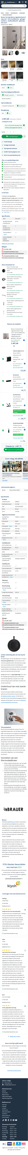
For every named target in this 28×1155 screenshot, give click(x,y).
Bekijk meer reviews (15, 1036)
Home (2, 13)
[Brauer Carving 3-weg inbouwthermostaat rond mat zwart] (4, 270)
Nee (3, 113)
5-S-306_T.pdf (7, 249)
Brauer (4, 490)
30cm (11, 87)
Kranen (7, 13)
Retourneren (5, 1094)
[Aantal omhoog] (13, 132)
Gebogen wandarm (9, 95)
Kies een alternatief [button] (18, 367)
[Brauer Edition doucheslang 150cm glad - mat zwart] (4, 279)
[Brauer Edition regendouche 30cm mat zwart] (4, 287)
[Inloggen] (19, 2)
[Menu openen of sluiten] (2, 2)
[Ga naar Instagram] (11, 1120)
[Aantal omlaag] (7, 132)
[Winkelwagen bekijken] (26, 2)
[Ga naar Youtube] (16, 1120)
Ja (9, 113)
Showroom (5, 1110)
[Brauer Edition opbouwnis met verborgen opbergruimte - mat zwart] (8, 359)
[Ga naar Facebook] (8, 1120)
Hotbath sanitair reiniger (8, 696)
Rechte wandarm (6, 98)
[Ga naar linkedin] (6, 1120)
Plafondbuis (20, 95)
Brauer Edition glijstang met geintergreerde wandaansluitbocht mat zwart (14, 310)
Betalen (4, 1091)
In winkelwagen (13, 136)
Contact (4, 1108)
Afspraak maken (6, 1112)
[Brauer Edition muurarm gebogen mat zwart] (4, 295)
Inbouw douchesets (7, 14)
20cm (3, 87)
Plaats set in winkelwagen (15, 450)
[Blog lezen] (12, 466)
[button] (4, 37)
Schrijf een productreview (14, 1070)
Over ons (4, 1104)
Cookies (16, 1147)
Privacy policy (22, 1147)
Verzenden (5, 1092)
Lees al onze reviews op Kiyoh (13, 878)
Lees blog (4, 480)
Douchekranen (14, 13)
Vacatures (4, 1113)
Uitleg (5, 234)
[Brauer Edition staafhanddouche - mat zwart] (4, 303)
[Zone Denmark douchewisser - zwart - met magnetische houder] (8, 405)
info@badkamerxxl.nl (10, 1085)
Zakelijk (4, 1106)
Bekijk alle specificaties (8, 243)
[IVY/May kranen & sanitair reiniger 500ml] (9, 430)
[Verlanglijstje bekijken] (23, 2)
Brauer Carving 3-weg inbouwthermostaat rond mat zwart (14, 268)
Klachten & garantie (7, 1098)
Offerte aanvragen (6, 1096)
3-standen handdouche (8, 106)
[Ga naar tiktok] (3, 1120)
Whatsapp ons (8, 1083)
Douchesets (22, 13)
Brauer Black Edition (15, 490)
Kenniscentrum (6, 1115)
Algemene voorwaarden (7, 1147)
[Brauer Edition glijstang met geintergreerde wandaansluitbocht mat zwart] (4, 312)
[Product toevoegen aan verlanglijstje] (24, 136)
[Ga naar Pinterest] (13, 1120)
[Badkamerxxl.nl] (10, 2)
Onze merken (5, 1117)
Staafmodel (22, 106)
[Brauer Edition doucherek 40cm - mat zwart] (8, 381)
